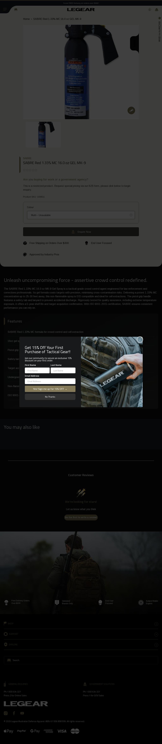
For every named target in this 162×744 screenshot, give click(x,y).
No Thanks (50, 396)
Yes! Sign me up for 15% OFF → (50, 389)
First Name (30, 365)
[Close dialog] (140, 339)
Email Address (32, 375)
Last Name (56, 365)
